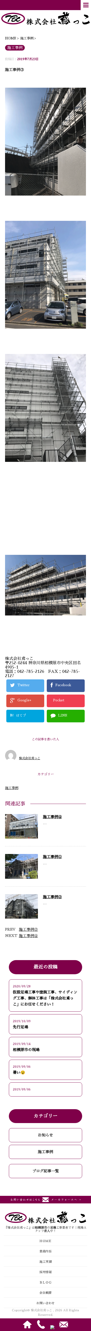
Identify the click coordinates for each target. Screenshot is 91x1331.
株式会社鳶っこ (29, 758)
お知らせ (45, 1135)
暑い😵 (19, 1072)
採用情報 (45, 1272)
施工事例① (52, 857)
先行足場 (20, 1027)
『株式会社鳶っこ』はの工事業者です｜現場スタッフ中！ (45, 1229)
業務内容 (45, 1251)
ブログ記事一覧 (45, 1171)
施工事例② (52, 897)
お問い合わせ (45, 1303)
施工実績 (45, 1261)
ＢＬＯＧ (45, 1282)
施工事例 (11, 788)
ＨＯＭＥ (45, 1241)
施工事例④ (52, 817)
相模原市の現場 (26, 1050)
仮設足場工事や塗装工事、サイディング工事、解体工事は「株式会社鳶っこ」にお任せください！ (45, 998)
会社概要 (45, 1292)
